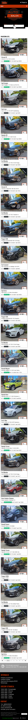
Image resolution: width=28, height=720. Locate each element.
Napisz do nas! (10, 718)
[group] (14, 15)
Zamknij (24, 714)
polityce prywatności (9, 715)
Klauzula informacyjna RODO (9, 681)
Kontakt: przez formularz (8, 709)
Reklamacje (4, 683)
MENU (2, 6)
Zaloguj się (24, 2)
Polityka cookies (5, 679)
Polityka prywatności (7, 678)
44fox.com (24, 718)
